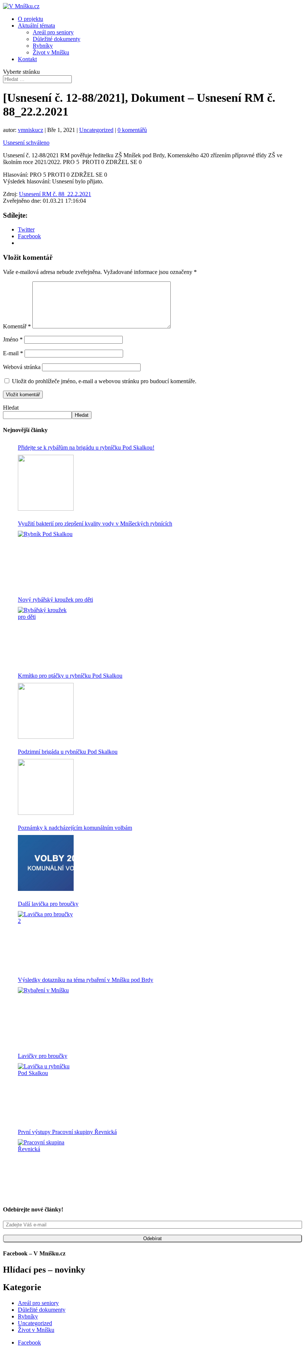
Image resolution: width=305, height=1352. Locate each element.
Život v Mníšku (51, 52)
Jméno (13, 339)
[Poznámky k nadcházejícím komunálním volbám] (46, 863)
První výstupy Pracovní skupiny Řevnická (67, 1132)
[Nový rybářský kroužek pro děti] (46, 635)
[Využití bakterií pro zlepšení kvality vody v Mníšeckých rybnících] (46, 559)
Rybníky (43, 45)
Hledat (11, 407)
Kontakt (27, 59)
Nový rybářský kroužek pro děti (55, 599)
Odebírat (152, 1238)
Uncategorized (96, 130)
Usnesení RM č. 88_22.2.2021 (55, 194)
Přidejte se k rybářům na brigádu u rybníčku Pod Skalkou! (86, 447)
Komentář (17, 326)
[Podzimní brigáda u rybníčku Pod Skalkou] (46, 787)
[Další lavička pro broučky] (46, 939)
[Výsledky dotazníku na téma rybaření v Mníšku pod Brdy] (46, 1015)
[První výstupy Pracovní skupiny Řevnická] (46, 1167)
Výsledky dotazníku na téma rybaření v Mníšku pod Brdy (85, 980)
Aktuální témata (36, 25)
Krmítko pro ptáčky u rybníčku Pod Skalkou (70, 675)
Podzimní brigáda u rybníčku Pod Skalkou (68, 752)
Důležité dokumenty (56, 39)
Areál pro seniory (53, 32)
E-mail (13, 353)
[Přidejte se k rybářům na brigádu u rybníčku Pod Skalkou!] (46, 483)
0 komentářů (132, 130)
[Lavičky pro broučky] (46, 1091)
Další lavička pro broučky (48, 904)
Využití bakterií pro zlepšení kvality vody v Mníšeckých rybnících (95, 523)
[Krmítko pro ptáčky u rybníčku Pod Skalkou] (46, 711)
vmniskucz (30, 130)
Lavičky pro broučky (42, 1056)
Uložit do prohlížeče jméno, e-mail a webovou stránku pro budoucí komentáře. (104, 381)
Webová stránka (22, 367)
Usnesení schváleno (26, 142)
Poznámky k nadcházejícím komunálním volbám (75, 828)
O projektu (30, 19)
